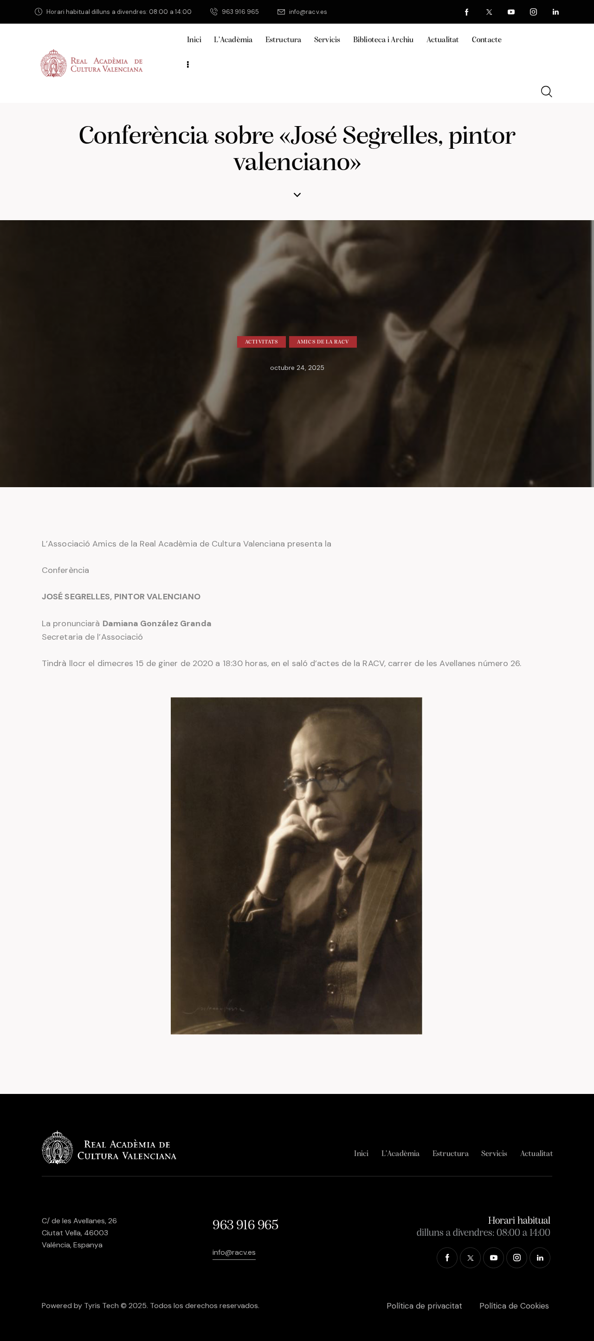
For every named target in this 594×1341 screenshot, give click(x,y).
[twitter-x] (489, 12)
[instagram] (533, 12)
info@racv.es (234, 1252)
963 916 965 (245, 1226)
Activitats (261, 342)
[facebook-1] (467, 12)
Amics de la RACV (323, 342)
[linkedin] (556, 12)
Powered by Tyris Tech (80, 1305)
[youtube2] (511, 12)
